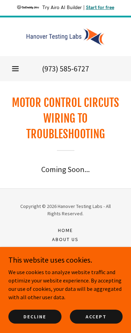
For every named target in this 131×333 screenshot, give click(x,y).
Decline (34, 316)
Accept (96, 316)
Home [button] (65, 230)
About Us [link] (65, 239)
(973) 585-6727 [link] (65, 68)
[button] (15, 69)
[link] (66, 37)
